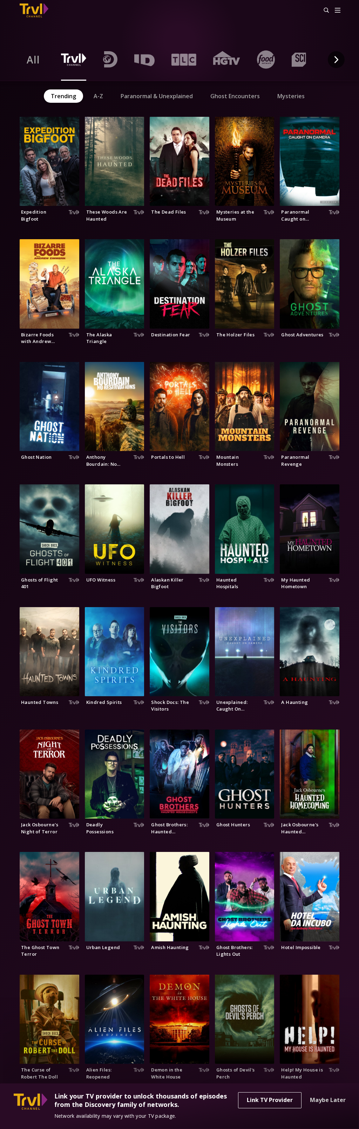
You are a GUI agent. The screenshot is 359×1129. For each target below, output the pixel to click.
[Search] (323, 10)
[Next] (336, 59)
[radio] (33, 60)
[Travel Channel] (37, 11)
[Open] (337, 10)
